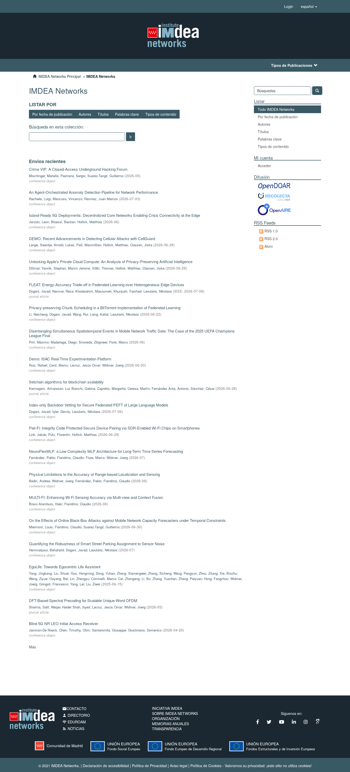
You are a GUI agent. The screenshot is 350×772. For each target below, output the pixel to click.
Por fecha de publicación (52, 114)
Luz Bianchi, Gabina (80, 388)
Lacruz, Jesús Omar (85, 365)
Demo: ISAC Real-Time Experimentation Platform (70, 358)
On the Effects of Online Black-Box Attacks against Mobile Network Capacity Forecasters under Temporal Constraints (127, 520)
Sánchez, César (202, 388)
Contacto (74, 708)
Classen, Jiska (141, 244)
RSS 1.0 (271, 230)
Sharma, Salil (39, 607)
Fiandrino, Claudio (70, 457)
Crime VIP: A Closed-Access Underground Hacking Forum (78, 169)
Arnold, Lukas (64, 244)
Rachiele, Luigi (40, 198)
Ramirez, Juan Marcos (101, 198)
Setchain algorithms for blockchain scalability (66, 381)
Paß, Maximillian (88, 244)
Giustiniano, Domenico (145, 630)
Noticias (73, 728)
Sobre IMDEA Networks (175, 713)
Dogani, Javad (39, 291)
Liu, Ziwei (93, 584)
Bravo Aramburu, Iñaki (45, 503)
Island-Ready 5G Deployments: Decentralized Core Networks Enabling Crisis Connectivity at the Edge (114, 215)
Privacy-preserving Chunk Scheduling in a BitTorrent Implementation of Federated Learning (104, 307)
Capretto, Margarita (111, 388)
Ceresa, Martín (139, 388)
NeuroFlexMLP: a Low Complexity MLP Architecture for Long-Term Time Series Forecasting (106, 451)
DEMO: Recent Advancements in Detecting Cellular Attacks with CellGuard (92, 238)
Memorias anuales (170, 723)
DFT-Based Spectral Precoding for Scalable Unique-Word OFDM (83, 600)
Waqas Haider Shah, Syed (70, 607)
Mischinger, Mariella (43, 175)
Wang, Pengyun (185, 573)
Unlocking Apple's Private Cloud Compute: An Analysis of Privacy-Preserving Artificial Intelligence (110, 261)
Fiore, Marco (118, 342)
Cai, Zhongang (129, 578)
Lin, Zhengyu (79, 578)
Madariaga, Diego (64, 342)
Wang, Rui (80, 314)
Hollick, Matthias (89, 221)
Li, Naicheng (38, 314)
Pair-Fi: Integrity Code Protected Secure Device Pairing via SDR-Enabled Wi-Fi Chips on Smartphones (114, 428)
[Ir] (317, 90)
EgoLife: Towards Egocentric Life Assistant (64, 566)
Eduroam (74, 721)
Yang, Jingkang (40, 573)
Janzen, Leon (39, 221)
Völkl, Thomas (103, 268)
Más (32, 646)
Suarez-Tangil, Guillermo (105, 175)
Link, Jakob (37, 434)
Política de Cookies (205, 765)
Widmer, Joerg (112, 365)
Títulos (103, 114)
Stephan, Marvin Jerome (72, 268)
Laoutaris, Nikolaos (157, 291)
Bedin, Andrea (39, 480)
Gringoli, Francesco (53, 584)
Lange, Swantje (40, 244)
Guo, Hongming (82, 573)
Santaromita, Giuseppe (109, 630)
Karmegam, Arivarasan (46, 388)
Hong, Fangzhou (216, 578)
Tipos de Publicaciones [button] (291, 65)
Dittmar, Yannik (40, 268)
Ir (130, 136)
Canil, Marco (58, 365)
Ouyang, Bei (58, 578)
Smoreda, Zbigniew (93, 342)
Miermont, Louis (41, 526)
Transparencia (167, 728)
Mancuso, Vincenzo (67, 198)
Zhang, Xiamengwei (131, 573)
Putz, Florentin (59, 434)
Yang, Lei (77, 584)
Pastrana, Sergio (72, 175)
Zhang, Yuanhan (164, 578)
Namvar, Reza (62, 291)
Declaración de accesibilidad (106, 765)
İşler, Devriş (61, 411)
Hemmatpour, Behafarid (46, 550)
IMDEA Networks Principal (59, 76)
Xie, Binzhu (228, 573)
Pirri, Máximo (39, 342)
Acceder (264, 165)
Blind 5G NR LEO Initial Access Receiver (63, 623)
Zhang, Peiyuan (190, 578)
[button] (309, 6)
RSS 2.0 (271, 238)
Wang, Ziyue (38, 578)
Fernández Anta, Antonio (170, 388)
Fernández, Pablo (42, 457)
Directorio (76, 715)
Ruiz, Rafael (38, 365)
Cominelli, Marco (103, 578)
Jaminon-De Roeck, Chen (48, 630)
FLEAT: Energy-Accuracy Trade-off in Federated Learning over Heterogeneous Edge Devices (106, 284)
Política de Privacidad (149, 765)
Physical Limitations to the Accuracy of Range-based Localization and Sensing (94, 474)
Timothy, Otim (79, 630)
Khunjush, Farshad (127, 291)
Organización (166, 718)
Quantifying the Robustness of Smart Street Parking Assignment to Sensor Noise (96, 543)
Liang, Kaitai (99, 314)
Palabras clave (127, 114)
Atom (268, 246)
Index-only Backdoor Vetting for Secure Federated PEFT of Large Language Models (98, 405)
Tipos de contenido (160, 114)
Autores (85, 114)
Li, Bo (146, 578)
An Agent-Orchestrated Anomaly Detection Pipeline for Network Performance (93, 192)
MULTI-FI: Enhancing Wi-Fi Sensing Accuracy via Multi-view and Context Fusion (96, 497)
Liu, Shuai (61, 573)
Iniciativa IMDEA (167, 708)
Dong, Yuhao (105, 573)
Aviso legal (178, 765)
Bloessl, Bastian (63, 221)
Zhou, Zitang (208, 573)
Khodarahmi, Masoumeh (93, 291)
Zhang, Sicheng (159, 573)
